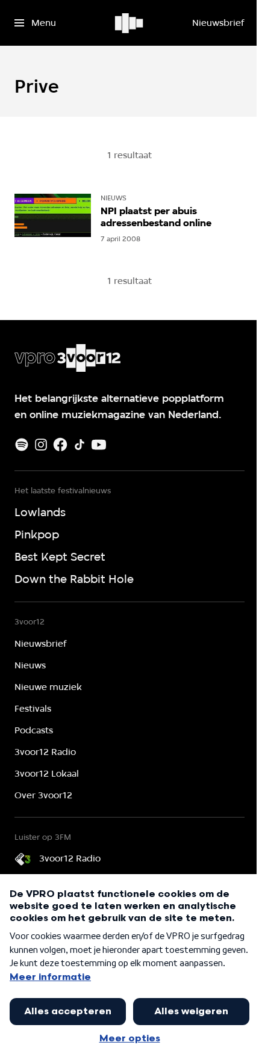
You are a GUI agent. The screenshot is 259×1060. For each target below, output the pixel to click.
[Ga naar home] (130, 23)
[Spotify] (21, 444)
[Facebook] (60, 444)
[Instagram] (41, 444)
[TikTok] (79, 444)
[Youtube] (99, 444)
